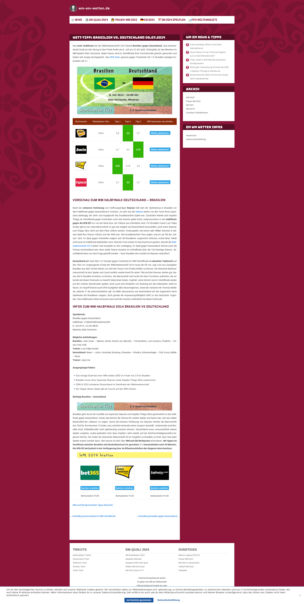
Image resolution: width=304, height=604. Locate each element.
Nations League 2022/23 (189, 555)
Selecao (139, 211)
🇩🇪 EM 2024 (147, 20)
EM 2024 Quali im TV (135, 570)
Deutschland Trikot (81, 559)
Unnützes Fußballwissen (197, 112)
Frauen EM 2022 (193, 101)
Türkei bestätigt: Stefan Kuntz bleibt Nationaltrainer (206, 46)
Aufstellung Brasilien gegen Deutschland (159, 516)
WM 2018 (190, 109)
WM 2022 (190, 97)
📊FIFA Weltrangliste (202, 20)
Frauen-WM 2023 (185, 559)
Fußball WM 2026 (186, 567)
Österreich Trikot (80, 563)
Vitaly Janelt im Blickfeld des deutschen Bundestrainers (208, 62)
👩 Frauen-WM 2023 (124, 20)
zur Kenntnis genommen (139, 600)
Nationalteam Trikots (82, 555)
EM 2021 (190, 105)
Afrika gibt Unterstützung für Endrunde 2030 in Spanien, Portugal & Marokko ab (209, 69)
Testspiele (182, 570)
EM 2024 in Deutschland (188, 563)
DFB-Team (115, 57)
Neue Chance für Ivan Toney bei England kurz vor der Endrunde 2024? (208, 54)
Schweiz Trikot (79, 567)
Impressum (191, 135)
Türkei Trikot (78, 570)
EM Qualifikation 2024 (135, 555)
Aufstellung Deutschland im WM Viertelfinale (92, 516)
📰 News (76, 20)
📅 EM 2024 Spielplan (171, 20)
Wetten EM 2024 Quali (135, 567)
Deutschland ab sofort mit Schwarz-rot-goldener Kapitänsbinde (209, 77)
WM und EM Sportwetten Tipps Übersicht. (93, 505)
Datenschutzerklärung (196, 139)
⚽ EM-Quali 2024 (96, 20)
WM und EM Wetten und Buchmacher (90, 8)
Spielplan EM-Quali (134, 559)
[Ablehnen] (300, 595)
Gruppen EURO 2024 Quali (137, 563)
